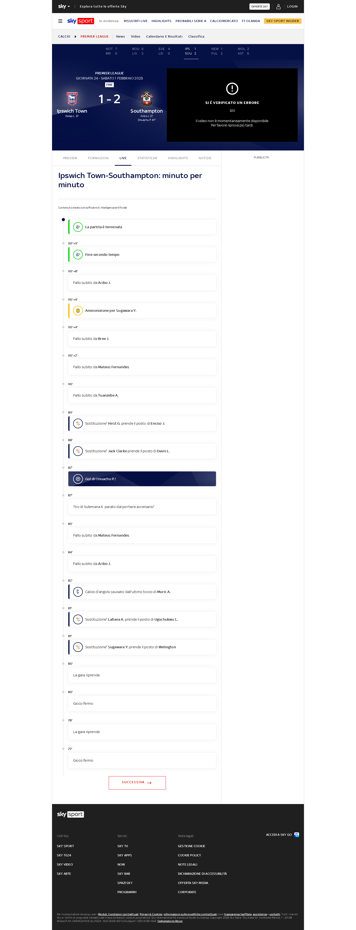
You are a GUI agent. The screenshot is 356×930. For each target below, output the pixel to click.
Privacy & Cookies (151, 914)
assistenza (260, 914)
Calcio (64, 36)
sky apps (124, 855)
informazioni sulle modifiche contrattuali (190, 914)
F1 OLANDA (251, 21)
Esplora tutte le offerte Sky (103, 6)
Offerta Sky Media (193, 883)
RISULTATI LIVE (136, 21)
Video (135, 36)
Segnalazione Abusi (170, 921)
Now (121, 864)
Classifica (196, 36)
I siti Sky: (63, 836)
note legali (187, 864)
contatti (275, 914)
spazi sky (124, 883)
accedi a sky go (279, 834)
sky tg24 (64, 855)
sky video (65, 864)
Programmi (126, 892)
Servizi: (122, 836)
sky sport (65, 846)
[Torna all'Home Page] (80, 21)
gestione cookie (191, 846)
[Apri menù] (60, 21)
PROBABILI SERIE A (191, 21)
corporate (187, 892)
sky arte (64, 873)
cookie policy (189, 855)
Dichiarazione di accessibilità (202, 873)
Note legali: (186, 836)
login (292, 6)
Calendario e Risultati (164, 36)
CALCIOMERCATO (224, 21)
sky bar (123, 873)
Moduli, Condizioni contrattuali (118, 914)
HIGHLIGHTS (162, 21)
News (120, 36)
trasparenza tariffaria (238, 914)
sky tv (122, 846)
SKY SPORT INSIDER (282, 21)
